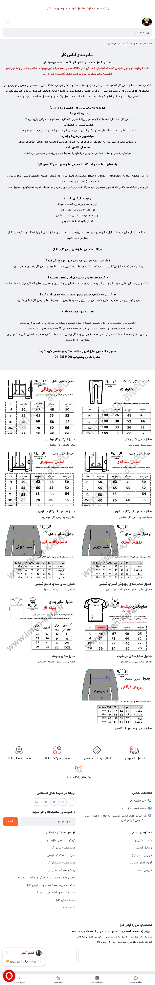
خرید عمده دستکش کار (60, 863)
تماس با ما (68, 908)
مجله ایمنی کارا (65, 900)
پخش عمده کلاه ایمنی (61, 870)
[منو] (7, 22)
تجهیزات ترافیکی (141, 855)
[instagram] (63, 802)
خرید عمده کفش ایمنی (61, 855)
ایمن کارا (147, 43)
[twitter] (54, 802)
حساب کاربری (143, 840)
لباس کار (133, 43)
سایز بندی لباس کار (115, 43)
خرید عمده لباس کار (62, 848)
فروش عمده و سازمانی (61, 840)
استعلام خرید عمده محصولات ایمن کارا (51, 885)
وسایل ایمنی (144, 848)
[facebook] (71, 802)
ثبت (10, 822)
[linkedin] (36, 802)
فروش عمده (144, 870)
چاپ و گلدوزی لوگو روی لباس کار (54, 893)
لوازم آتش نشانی (141, 863)
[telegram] (45, 802)
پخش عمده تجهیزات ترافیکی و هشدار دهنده (46, 878)
